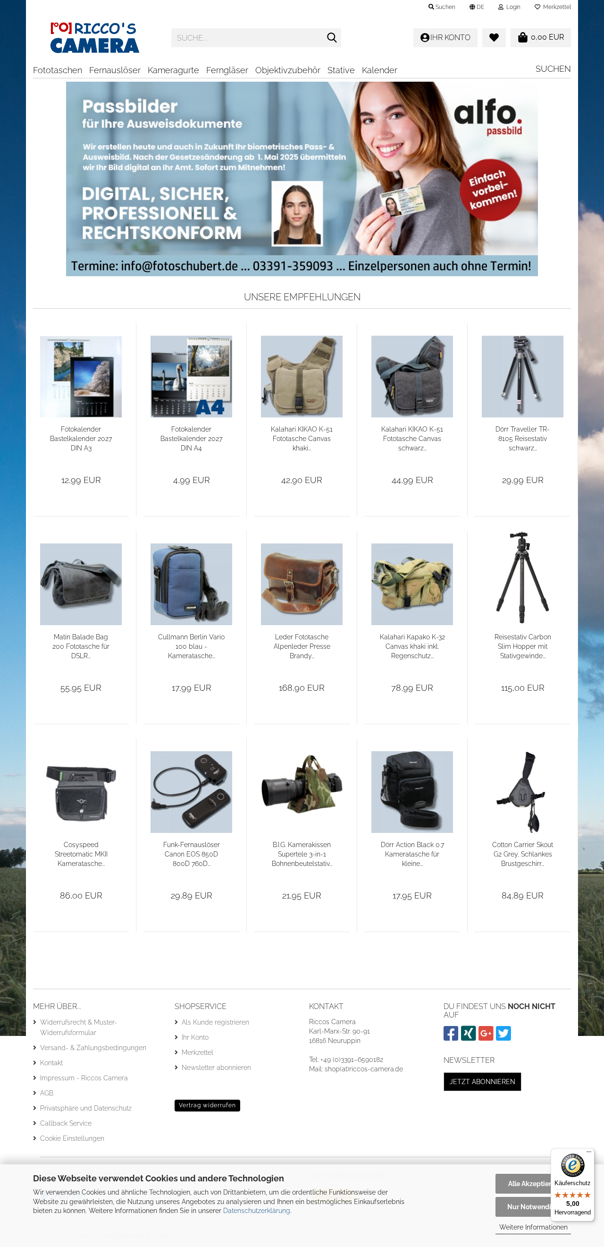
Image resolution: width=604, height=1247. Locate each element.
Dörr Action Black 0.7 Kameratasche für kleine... (412, 854)
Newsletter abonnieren (216, 1067)
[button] (476, 7)
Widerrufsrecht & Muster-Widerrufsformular (78, 1027)
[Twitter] (504, 1037)
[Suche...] (332, 38)
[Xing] (469, 1037)
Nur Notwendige (533, 1207)
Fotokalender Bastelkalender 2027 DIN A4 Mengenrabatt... (191, 439)
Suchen (553, 69)
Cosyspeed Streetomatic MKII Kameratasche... (81, 854)
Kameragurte (173, 70)
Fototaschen (57, 70)
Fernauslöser (115, 70)
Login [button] (511, 7)
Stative (341, 70)
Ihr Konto (195, 1037)
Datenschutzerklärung (256, 1210)
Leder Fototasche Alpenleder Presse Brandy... (302, 646)
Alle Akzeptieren (533, 1184)
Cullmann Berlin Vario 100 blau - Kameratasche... (191, 646)
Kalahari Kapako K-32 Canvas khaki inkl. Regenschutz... (412, 646)
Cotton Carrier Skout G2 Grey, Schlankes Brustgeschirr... (522, 854)
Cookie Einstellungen (72, 1138)
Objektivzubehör (287, 70)
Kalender (379, 70)
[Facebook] (452, 1037)
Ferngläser (227, 70)
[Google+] (487, 1037)
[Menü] (589, 1154)
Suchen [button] (444, 7)
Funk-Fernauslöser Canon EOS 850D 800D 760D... (191, 854)
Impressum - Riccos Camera (84, 1078)
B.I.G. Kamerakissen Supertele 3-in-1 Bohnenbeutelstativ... (302, 854)
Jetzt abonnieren (482, 1082)
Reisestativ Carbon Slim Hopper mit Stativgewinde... (523, 646)
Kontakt (51, 1063)
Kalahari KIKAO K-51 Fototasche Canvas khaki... (302, 438)
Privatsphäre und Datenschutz (86, 1108)
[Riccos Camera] (95, 37)
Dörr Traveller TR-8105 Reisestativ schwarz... (522, 438)
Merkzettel (555, 7)
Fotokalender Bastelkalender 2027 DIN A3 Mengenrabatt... (81, 439)
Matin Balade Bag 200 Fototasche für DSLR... (80, 646)
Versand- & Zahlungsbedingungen (93, 1048)
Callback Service (66, 1123)
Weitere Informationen (533, 1227)
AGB (46, 1093)
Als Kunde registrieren (215, 1022)
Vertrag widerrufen (207, 1105)
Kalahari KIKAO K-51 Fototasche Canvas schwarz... (412, 438)
